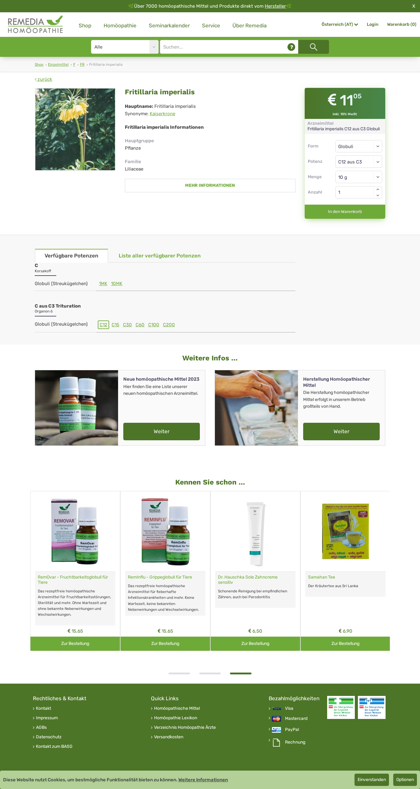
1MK (103, 283)
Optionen (405, 779)
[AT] (35, 24)
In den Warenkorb (345, 211)
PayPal (292, 730)
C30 (127, 325)
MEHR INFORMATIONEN (210, 185)
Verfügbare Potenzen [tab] (71, 256)
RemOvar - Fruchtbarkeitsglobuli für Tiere (73, 580)
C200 (169, 325)
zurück (44, 79)
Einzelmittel (58, 64)
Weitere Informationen (203, 780)
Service (211, 25)
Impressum (47, 718)
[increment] (378, 189)
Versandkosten (168, 737)
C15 (115, 325)
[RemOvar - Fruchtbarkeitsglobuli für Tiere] (75, 531)
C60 (140, 325)
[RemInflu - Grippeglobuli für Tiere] (165, 531)
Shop (85, 25)
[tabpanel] (255, 571)
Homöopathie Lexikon (175, 718)
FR (82, 64)
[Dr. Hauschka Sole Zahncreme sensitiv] (255, 531)
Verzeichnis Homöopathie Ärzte (185, 727)
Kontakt (43, 708)
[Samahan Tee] (345, 531)
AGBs (41, 727)
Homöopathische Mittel (177, 708)
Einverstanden (372, 779)
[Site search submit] (313, 47)
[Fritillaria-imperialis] (75, 129)
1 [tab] (179, 673)
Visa (289, 708)
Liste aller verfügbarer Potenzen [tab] (160, 256)
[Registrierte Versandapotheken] (341, 707)
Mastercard (296, 718)
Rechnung (295, 742)
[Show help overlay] (291, 47)
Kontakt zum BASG (54, 746)
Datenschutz (48, 737)
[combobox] (358, 161)
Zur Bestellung (75, 643)
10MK (116, 283)
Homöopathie (120, 25)
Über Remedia (249, 25)
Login (372, 24)
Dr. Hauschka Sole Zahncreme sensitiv (248, 580)
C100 (153, 325)
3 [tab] (241, 673)
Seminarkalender (169, 25)
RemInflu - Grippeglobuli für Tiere (160, 577)
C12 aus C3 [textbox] (350, 162)
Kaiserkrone (162, 113)
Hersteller (275, 6)
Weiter (161, 431)
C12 (103, 325)
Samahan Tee (321, 577)
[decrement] (378, 195)
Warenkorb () (401, 24)
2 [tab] (210, 673)
